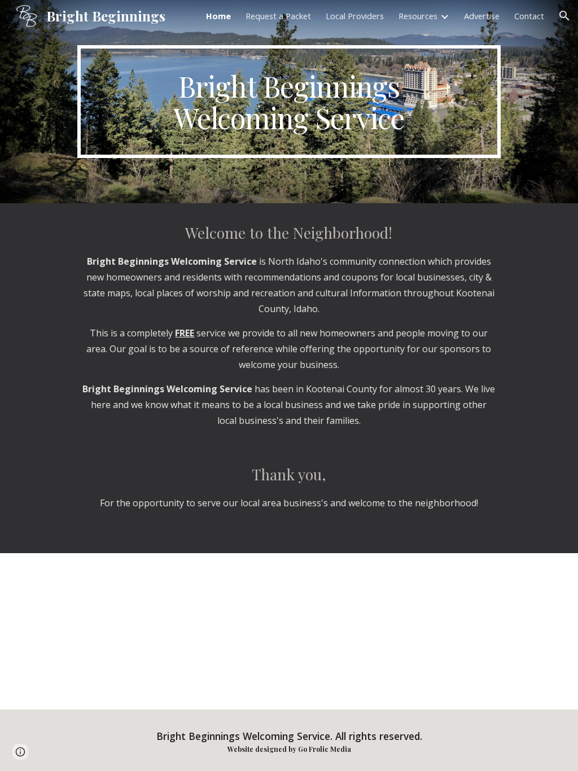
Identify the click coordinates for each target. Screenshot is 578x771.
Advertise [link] (482, 15)
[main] (289, 101)
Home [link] (218, 15)
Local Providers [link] (355, 15)
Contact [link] (529, 15)
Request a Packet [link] (278, 15)
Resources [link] (418, 15)
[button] (564, 15)
